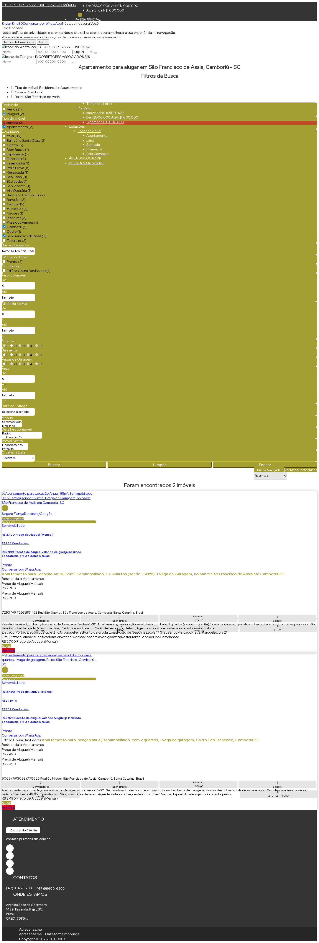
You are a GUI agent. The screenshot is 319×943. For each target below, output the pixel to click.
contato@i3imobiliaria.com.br (28, 839)
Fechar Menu (80, 15)
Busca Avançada (269, 470)
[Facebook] (10, 848)
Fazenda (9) (16, 158)
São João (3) (17, 177)
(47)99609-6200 (51, 888)
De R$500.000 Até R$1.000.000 (112, 5)
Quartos (8, 341)
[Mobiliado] (12, 426)
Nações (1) (15, 213)
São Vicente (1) (18, 186)
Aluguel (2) (15, 114)
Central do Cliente (23, 830)
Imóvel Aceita (12, 441)
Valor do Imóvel (14, 275)
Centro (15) (15, 204)
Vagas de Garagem (17, 359)
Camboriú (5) (17, 227)
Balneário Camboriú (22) (26, 195)
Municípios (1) (17, 208)
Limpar (159, 464)
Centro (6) (15, 145)
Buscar (54, 464)
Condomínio (11, 266)
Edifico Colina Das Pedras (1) (28, 270)
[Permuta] (15, 449)
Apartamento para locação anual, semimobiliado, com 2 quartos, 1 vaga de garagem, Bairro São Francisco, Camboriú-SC (151, 739)
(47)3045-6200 (19, 888)
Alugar (6, 646)
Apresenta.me (30, 929)
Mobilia (7, 418)
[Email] (10, 863)
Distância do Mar (14, 303)
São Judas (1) (17, 181)
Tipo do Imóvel (13, 118)
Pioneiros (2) (16, 218)
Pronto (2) (15, 261)
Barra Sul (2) (16, 199)
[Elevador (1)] (22, 437)
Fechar (265, 464)
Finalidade (10, 104)
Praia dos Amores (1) (22, 222)
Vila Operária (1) (19, 190)
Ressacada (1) (17, 172)
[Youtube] (10, 856)
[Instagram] (10, 871)
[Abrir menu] (62, 27)
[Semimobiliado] (12, 422)
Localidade (10, 131)
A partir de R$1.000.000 (105, 10)
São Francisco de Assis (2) (26, 236)
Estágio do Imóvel (15, 257)
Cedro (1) (14, 231)
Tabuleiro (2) (16, 240)
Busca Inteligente (15, 245)
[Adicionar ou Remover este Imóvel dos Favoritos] (5, 508)
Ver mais (8, 650)
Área (5, 368)
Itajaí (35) (14, 136)
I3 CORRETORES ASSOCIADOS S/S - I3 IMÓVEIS (39, 5)
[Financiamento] (15, 445)
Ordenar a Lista (13, 452)
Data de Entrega (14, 406)
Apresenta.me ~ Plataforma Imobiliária (49, 934)
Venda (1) (14, 109)
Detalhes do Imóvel (17, 429)
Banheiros (9, 350)
